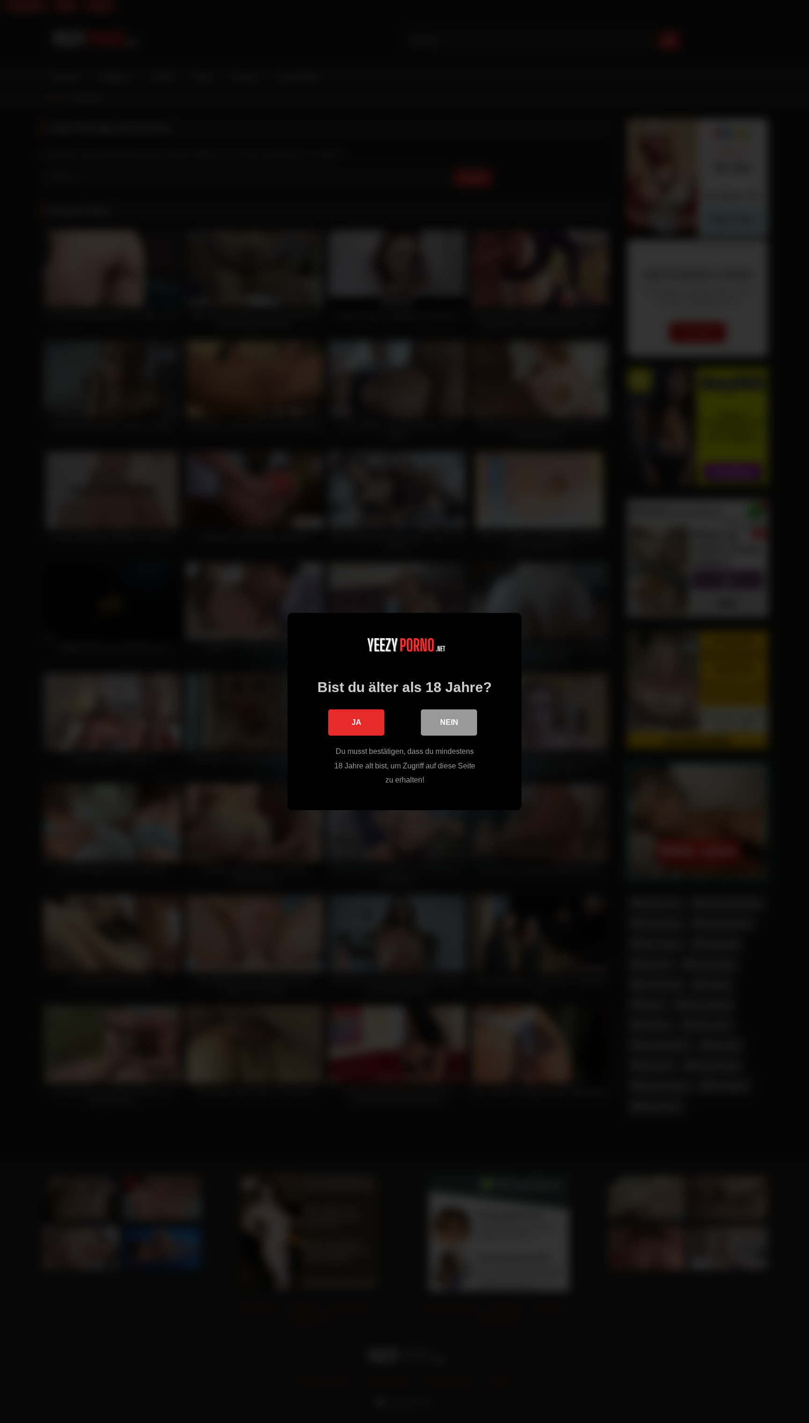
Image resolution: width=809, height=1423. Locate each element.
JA (356, 722)
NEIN (449, 722)
